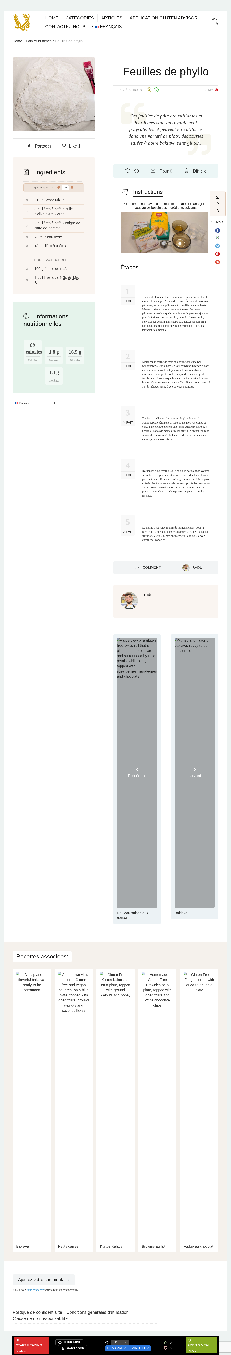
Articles (111, 17)
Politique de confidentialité (37, 1312)
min (124, 1342)
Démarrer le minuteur (128, 1348)
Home (51, 17)
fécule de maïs (56, 269)
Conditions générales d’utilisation (97, 1312)
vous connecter (35, 1289)
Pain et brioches (39, 41)
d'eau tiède (53, 237)
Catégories (80, 17)
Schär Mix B (54, 200)
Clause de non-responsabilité (40, 1318)
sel (66, 246)
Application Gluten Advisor (163, 17)
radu (197, 567)
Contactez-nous (65, 26)
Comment (152, 567)
